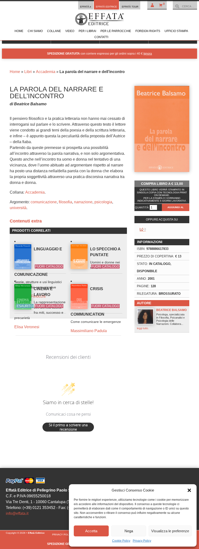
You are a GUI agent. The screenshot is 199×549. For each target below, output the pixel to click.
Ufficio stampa (176, 31)
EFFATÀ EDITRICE (106, 6)
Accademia (45, 72)
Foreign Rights (147, 31)
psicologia (103, 202)
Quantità (142, 207)
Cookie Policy (121, 540)
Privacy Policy (142, 540)
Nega (128, 531)
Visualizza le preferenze (170, 531)
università (18, 208)
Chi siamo (35, 31)
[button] (189, 490)
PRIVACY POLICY (62, 534)
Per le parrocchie (115, 31)
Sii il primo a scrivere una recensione (68, 427)
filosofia (65, 202)
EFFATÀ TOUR (130, 6)
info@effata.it (17, 513)
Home (19, 31)
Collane (54, 31)
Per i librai (87, 31)
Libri (28, 72)
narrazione (83, 202)
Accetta (91, 531)
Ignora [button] (147, 53)
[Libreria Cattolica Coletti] (143, 230)
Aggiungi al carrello (175, 208)
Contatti (101, 37)
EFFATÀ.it (85, 6)
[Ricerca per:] (185, 6)
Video (69, 31)
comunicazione (44, 202)
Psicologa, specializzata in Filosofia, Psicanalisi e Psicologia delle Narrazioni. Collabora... (162, 319)
